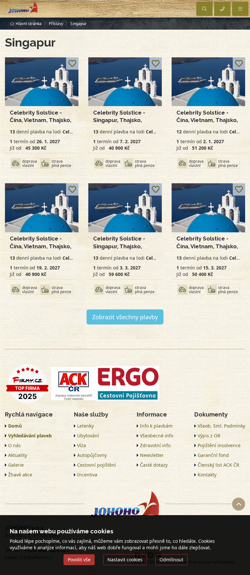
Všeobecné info (156, 435)
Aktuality (17, 455)
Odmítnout (171, 559)
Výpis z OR (209, 435)
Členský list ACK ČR (218, 465)
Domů (15, 426)
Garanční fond (213, 455)
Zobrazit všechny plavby (125, 317)
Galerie (16, 465)
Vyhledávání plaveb (30, 435)
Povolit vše (79, 559)
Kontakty (207, 475)
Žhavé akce (20, 475)
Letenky (85, 426)
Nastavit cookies (125, 559)
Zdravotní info (155, 445)
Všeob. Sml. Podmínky (221, 426)
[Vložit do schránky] (72, 63)
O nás (14, 445)
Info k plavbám (156, 426)
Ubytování (88, 435)
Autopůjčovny (92, 455)
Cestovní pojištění (96, 465)
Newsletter (152, 455)
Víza (81, 445)
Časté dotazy (154, 465)
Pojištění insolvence (219, 445)
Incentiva (87, 475)
